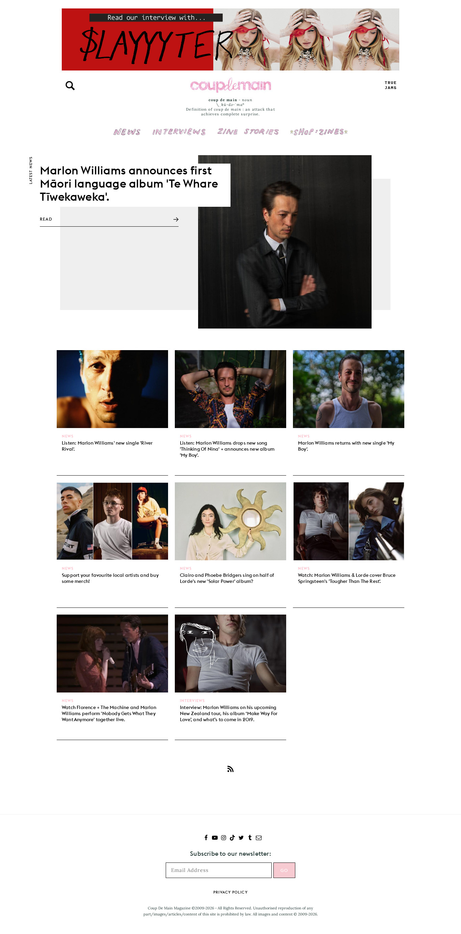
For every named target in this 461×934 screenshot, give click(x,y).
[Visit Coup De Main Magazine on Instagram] (223, 838)
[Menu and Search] (70, 85)
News (127, 136)
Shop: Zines (319, 127)
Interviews (179, 127)
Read (46, 219)
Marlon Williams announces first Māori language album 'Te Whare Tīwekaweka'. (129, 183)
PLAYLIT (391, 85)
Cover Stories (248, 127)
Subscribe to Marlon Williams (230, 769)
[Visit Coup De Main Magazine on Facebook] (206, 838)
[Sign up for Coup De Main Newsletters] (258, 838)
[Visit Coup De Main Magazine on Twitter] (241, 838)
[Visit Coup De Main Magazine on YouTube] (215, 838)
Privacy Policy (230, 892)
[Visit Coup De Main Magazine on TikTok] (232, 838)
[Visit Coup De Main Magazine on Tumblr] (250, 838)
